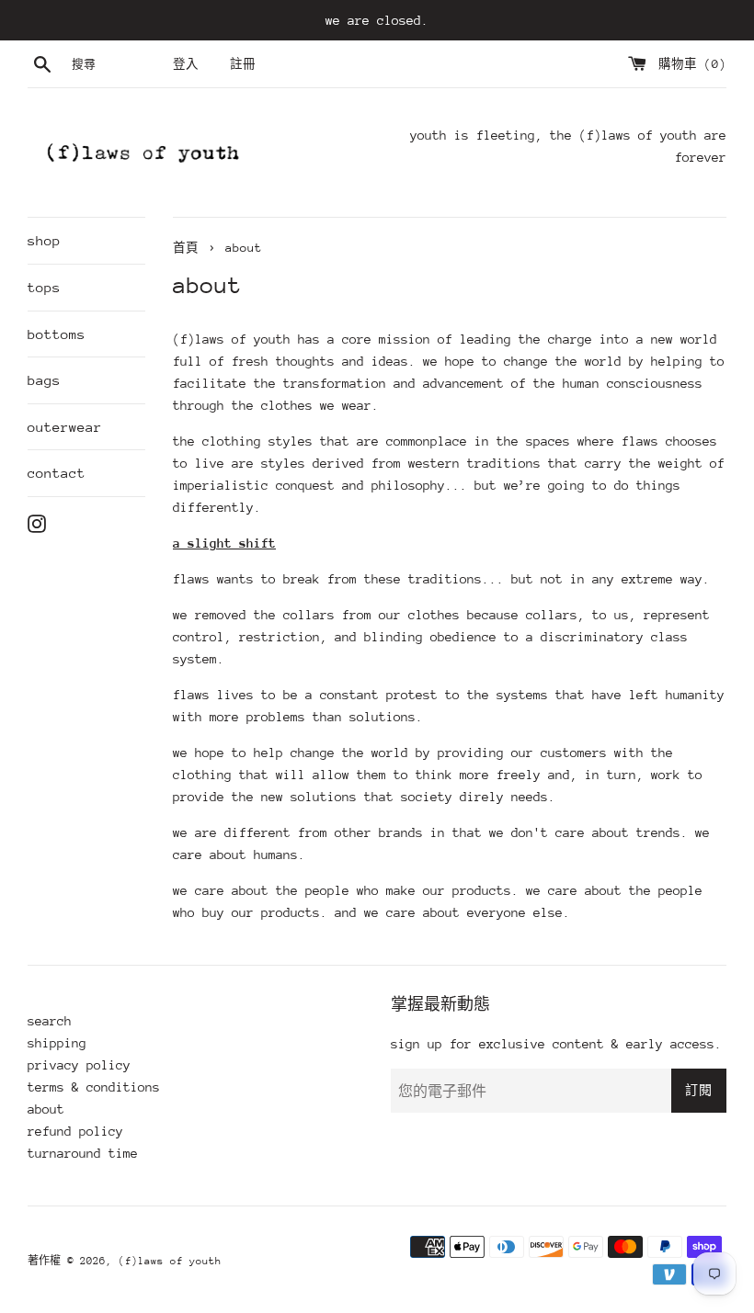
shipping (57, 1043)
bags (44, 380)
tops (44, 287)
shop (44, 240)
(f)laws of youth (170, 1261)
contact (57, 473)
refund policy (75, 1131)
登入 (186, 64)
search (50, 1020)
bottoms (57, 334)
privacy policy (79, 1065)
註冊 (243, 64)
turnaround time (83, 1153)
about (46, 1109)
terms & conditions (94, 1087)
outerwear (65, 427)
